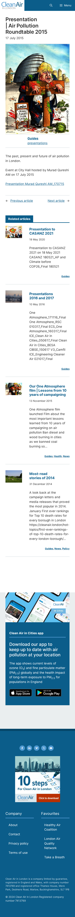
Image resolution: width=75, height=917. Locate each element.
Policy (66, 548)
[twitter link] (44, 748)
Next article (56, 201)
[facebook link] (22, 748)
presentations (37, 143)
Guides (32, 138)
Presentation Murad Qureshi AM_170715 (34, 184)
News (66, 456)
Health (58, 456)
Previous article (21, 201)
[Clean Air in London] (12, 5)
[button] (51, 5)
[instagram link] (29, 748)
